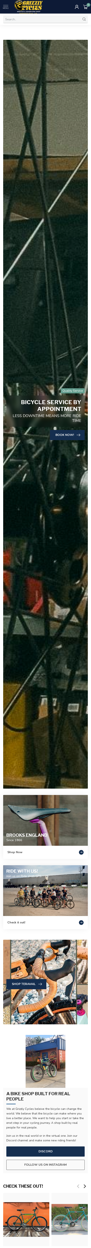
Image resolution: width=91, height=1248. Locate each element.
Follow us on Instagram (45, 1165)
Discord (46, 1151)
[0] (85, 7)
